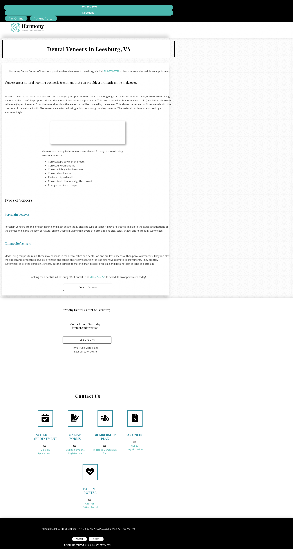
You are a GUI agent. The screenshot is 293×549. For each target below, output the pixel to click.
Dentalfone (105, 545)
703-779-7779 (111, 71)
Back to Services (88, 287)
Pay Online (16, 18)
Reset (96, 539)
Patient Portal (43, 18)
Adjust (79, 539)
